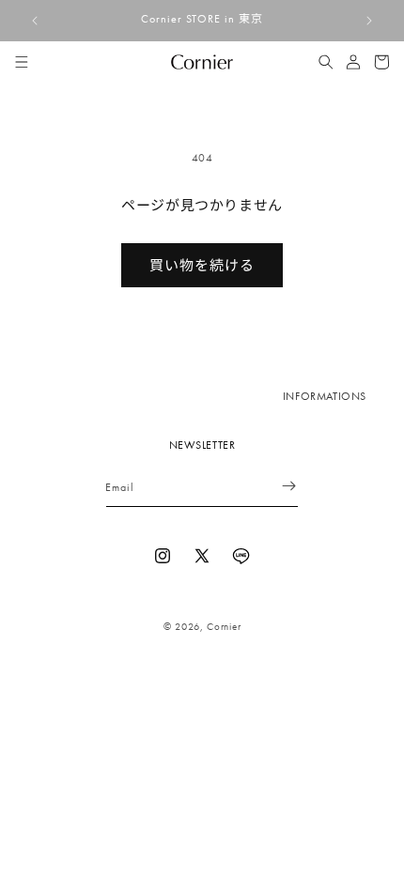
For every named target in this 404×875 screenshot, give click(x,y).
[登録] (277, 486)
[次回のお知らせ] (369, 20)
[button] (21, 62)
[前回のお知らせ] (34, 20)
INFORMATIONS (324, 396)
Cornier (224, 626)
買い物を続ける (202, 265)
